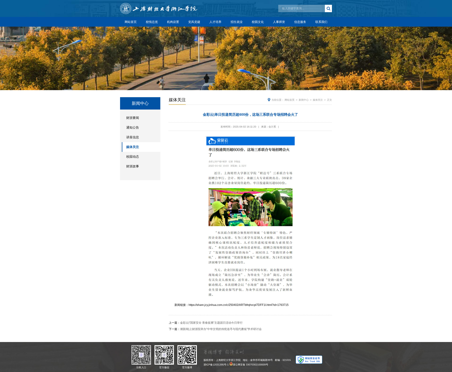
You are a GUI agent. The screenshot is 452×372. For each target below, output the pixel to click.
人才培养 (215, 22)
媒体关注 (132, 147)
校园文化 (258, 22)
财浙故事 (132, 166)
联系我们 (321, 22)
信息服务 (300, 22)
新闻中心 (304, 99)
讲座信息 (132, 137)
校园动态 (132, 156)
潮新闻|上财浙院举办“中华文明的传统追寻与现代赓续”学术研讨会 (215, 329)
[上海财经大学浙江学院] (158, 8)
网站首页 (131, 22)
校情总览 (152, 22)
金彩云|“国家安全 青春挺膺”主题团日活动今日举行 (206, 322)
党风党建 (194, 22)
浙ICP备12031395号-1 (216, 364)
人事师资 (279, 22)
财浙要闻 (132, 118)
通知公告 (132, 127)
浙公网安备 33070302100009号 (250, 364)
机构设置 (173, 22)
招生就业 (237, 22)
